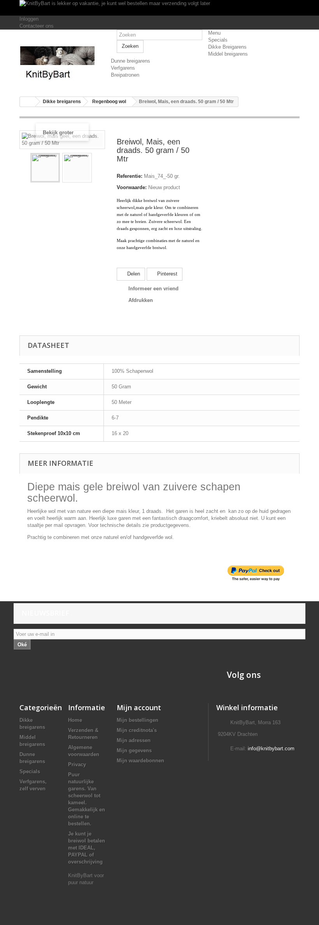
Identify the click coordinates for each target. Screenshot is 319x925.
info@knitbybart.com (271, 748)
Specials (29, 771)
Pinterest (166, 274)
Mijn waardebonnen (140, 761)
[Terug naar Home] (27, 102)
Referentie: (129, 176)
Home (75, 720)
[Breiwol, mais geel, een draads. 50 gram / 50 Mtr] (45, 167)
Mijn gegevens (134, 750)
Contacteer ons (36, 26)
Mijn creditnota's (137, 730)
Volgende (98, 168)
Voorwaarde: (132, 187)
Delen (133, 274)
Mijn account (139, 707)
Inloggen (29, 19)
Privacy (77, 764)
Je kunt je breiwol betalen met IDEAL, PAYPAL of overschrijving (86, 848)
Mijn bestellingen (137, 720)
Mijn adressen (134, 740)
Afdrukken (140, 300)
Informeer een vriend (153, 288)
